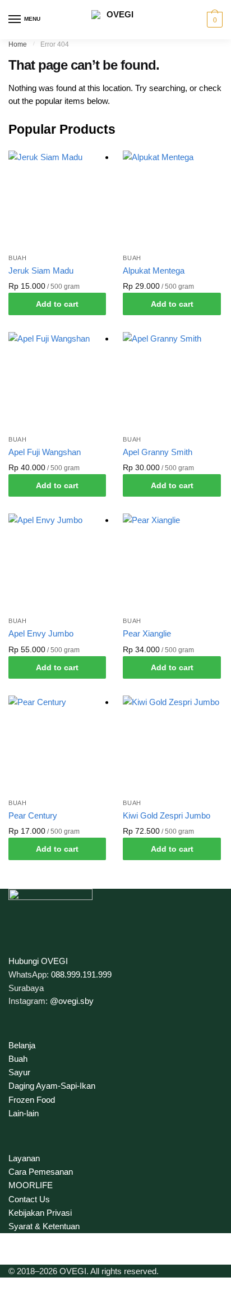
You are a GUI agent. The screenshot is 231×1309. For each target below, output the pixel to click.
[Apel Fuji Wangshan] (57, 381)
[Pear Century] (57, 744)
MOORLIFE (30, 1185)
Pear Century (32, 815)
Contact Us (29, 1199)
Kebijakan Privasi (40, 1212)
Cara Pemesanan (40, 1171)
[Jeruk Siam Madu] (57, 199)
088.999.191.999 (81, 974)
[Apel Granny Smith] (171, 381)
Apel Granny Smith (157, 452)
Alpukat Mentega (153, 270)
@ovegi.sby (72, 1001)
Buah (17, 257)
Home (17, 44)
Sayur (19, 1072)
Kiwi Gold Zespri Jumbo (166, 815)
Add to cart (57, 303)
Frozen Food (31, 1100)
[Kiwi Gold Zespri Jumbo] (171, 744)
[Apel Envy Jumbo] (57, 562)
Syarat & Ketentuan (44, 1226)
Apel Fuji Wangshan (44, 452)
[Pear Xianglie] (171, 562)
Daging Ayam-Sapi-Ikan (51, 1085)
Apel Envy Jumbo (40, 633)
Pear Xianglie (147, 633)
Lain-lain (23, 1113)
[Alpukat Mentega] (171, 199)
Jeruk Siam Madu (40, 270)
